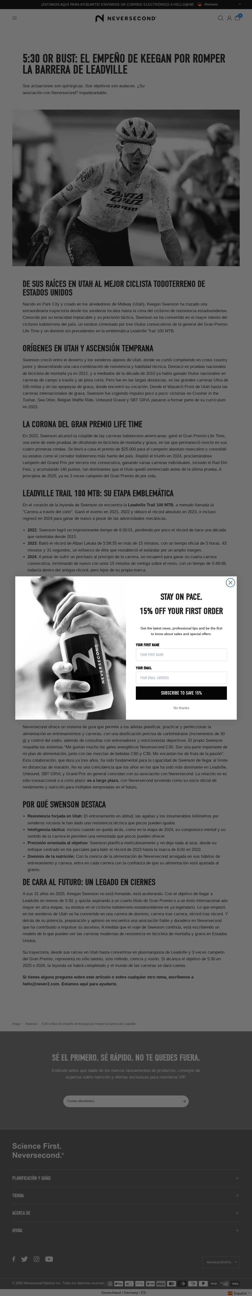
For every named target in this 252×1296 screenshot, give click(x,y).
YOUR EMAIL (144, 668)
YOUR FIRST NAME (147, 645)
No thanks (181, 708)
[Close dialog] (230, 582)
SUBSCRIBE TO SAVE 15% (181, 693)
